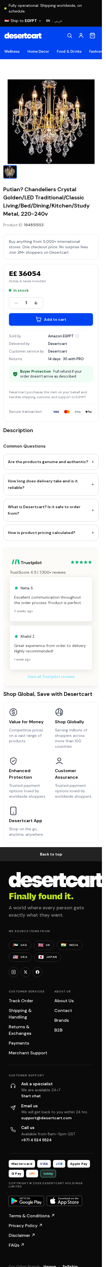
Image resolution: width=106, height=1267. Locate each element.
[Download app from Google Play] (26, 1201)
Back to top (51, 854)
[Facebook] (37, 972)
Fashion (95, 51)
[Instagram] (13, 972)
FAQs (16, 1245)
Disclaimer (22, 1235)
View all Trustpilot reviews (51, 676)
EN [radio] (48, 21)
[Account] (81, 35)
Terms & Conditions (32, 1216)
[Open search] (69, 35)
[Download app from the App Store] (64, 1201)
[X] (25, 972)
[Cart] (92, 35)
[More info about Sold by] (77, 336)
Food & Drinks (69, 51)
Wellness (12, 51)
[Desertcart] (23, 36)
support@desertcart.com (46, 1117)
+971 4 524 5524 (36, 1139)
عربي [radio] (58, 20)
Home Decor (38, 51)
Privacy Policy (26, 1225)
